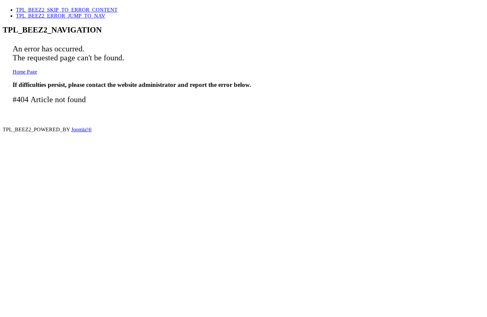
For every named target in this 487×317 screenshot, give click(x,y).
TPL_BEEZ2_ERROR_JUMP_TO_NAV (60, 16)
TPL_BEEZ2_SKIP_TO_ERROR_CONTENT (67, 10)
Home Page (25, 72)
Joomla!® (81, 129)
